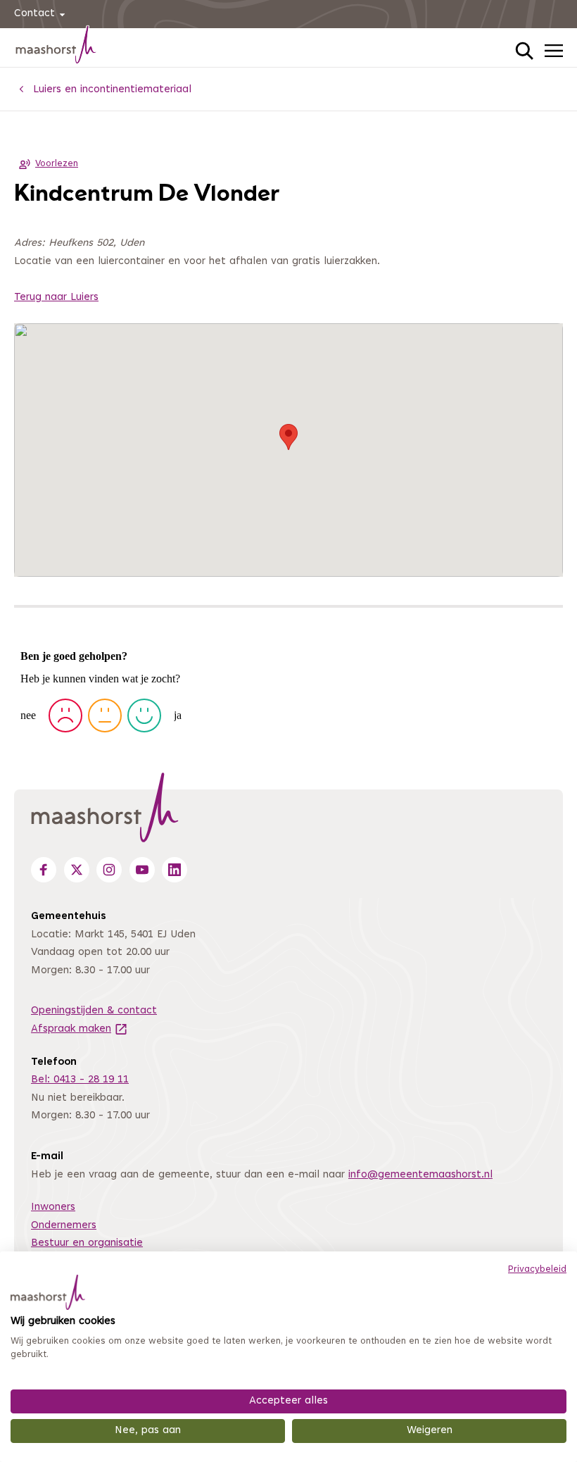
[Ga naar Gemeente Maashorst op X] (76, 869)
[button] (288, 437)
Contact (34, 13)
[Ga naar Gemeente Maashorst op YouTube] (142, 869)
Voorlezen (56, 164)
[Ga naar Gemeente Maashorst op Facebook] (43, 869)
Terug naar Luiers (56, 297)
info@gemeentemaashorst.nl (420, 1175)
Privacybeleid (537, 1270)
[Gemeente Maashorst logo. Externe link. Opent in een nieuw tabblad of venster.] (48, 1292)
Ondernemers (63, 1225)
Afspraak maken (79, 1029)
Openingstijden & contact (94, 1011)
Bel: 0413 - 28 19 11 (80, 1080)
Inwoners (53, 1207)
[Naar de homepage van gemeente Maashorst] (56, 47)
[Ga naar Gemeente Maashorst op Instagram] (109, 869)
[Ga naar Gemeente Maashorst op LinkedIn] (174, 869)
